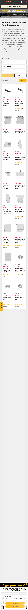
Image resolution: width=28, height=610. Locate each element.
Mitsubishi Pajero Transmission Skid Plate (7, 157)
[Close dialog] (27, 584)
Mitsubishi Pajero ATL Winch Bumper (7, 103)
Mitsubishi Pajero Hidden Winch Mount (20, 103)
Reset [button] (19, 75)
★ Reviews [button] (1, 306)
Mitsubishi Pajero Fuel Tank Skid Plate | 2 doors (7, 211)
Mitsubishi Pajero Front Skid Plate (7, 132)
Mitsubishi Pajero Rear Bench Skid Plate (20, 186)
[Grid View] (16, 80)
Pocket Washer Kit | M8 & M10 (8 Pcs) (20, 270)
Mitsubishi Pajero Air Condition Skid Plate (20, 240)
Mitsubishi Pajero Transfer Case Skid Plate (7, 186)
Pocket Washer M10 (7, 298)
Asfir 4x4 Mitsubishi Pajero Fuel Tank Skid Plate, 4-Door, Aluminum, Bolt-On (20, 157)
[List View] (14, 80)
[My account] (21, 2)
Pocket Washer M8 (19, 298)
